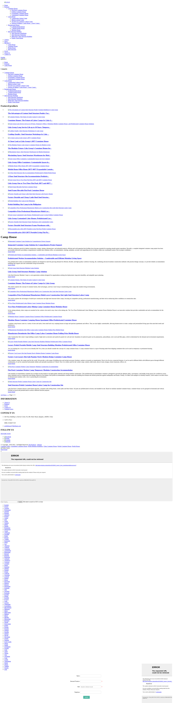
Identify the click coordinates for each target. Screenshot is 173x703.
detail (13, 251)
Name (78, 676)
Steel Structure (12, 49)
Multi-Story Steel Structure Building (22, 36)
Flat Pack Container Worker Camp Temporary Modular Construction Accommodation (40, 370)
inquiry (10, 251)
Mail (78, 686)
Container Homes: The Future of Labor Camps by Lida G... (30, 120)
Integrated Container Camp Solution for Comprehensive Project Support (35, 245)
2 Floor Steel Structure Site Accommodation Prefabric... (28, 176)
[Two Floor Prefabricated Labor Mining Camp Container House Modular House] (31, 303)
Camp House (11, 16)
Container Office (5, 446)
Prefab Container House (64, 446)
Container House (13, 8)
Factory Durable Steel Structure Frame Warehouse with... (29, 225)
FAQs (6, 406)
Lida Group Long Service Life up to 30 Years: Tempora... (29, 127)
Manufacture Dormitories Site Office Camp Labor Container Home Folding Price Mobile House (43, 333)
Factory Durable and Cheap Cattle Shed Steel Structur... (29, 197)
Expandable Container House (20, 13)
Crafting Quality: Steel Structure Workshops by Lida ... (28, 134)
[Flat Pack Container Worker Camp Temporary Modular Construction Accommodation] (33, 366)
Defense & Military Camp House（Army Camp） (26, 23)
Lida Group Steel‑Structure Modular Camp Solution (27, 272)
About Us (7, 53)
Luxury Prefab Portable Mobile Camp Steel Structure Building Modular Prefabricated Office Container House (49, 345)
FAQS (6, 51)
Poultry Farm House (17, 38)
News (6, 41)
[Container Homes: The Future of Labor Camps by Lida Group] (26, 280)
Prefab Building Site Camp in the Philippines (24, 204)
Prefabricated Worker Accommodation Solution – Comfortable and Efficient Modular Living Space (44, 258)
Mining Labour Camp (18, 20)
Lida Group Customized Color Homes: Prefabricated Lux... (30, 218)
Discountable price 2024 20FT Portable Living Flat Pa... (28, 232)
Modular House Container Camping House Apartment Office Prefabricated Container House (42, 320)
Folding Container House (19, 12)
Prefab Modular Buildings (35, 446)
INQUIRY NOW (6, 433)
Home (6, 5)
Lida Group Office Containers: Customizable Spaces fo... (29, 162)
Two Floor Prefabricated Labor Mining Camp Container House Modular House (37, 307)
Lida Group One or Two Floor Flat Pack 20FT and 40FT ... (30, 183)
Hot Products (32, 444)
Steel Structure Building (15, 31)
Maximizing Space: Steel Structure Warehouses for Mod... (29, 155)
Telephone (77, 692)
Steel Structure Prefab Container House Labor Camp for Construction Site (35, 385)
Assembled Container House (19, 446)
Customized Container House (20, 15)
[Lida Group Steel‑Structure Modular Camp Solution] (23, 268)
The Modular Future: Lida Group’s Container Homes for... (30, 148)
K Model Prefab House (18, 26)
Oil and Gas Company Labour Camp (22, 21)
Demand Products (75, 681)
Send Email (4, 449)
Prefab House (12, 48)
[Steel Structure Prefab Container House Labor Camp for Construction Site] (29, 381)
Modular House (16, 30)
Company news (8, 409)
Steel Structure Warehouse (19, 33)
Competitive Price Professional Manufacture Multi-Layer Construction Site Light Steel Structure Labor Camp (48, 295)
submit (86, 697)
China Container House (50, 446)
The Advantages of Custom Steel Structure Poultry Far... (29, 113)
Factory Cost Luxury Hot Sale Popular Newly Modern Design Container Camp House (40, 357)
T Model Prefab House (18, 28)
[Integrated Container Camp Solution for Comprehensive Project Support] (29, 241)
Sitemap (39, 444)
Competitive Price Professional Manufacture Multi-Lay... (29, 211)
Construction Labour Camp (19, 18)
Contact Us (7, 54)
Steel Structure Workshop (19, 35)
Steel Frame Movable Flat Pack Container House (26, 190)
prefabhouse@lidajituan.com (12, 426)
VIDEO (6, 40)
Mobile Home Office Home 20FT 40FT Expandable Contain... (31, 169)
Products (6, 7)
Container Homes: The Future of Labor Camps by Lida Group (31, 283)
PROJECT (7, 43)
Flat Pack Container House (19, 10)
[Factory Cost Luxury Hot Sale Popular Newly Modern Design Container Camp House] (33, 353)
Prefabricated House (13, 25)
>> (8, 395)
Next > (5, 395)
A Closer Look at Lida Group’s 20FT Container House (28, 141)
